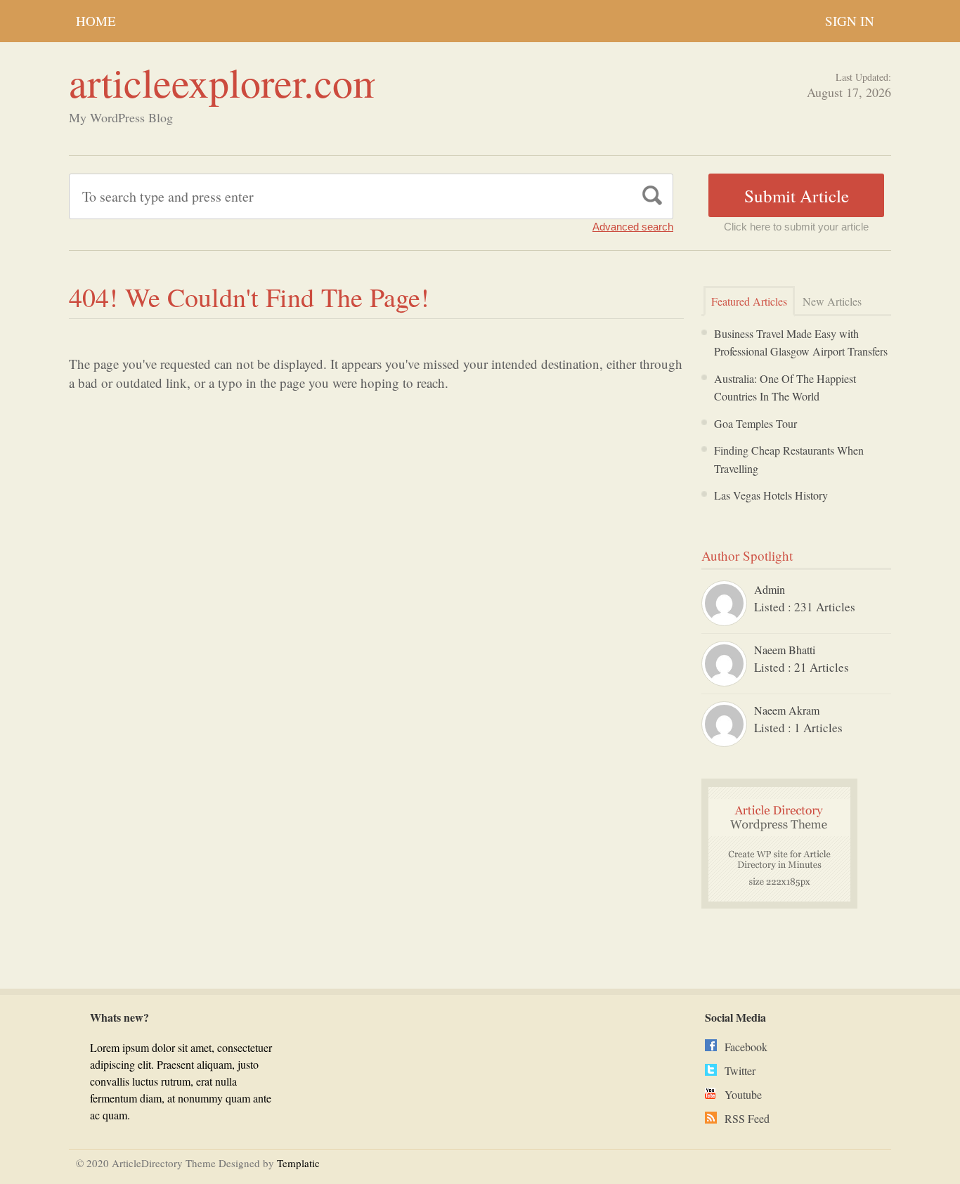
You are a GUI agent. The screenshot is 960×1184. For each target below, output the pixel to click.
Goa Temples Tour (755, 423)
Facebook (746, 1046)
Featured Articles (749, 301)
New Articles (832, 301)
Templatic (298, 1163)
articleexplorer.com (226, 82)
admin (769, 589)
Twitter (740, 1070)
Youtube (743, 1094)
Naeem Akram (786, 710)
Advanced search (632, 227)
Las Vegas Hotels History (771, 495)
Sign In (849, 21)
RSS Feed (747, 1118)
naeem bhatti (784, 649)
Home (96, 21)
